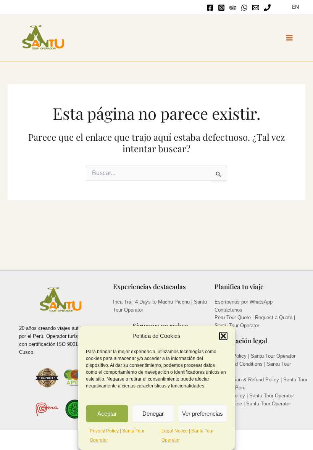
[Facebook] (210, 7)
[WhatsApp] (244, 7)
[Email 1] (255, 7)
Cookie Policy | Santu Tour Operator (254, 396)
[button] (223, 336)
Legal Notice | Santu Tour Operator (253, 404)
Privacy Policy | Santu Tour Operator (255, 356)
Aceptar (107, 413)
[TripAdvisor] (232, 7)
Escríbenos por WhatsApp (244, 302)
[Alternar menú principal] (289, 38)
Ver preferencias (202, 413)
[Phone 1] (267, 7)
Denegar (153, 413)
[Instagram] (221, 7)
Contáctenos (228, 310)
